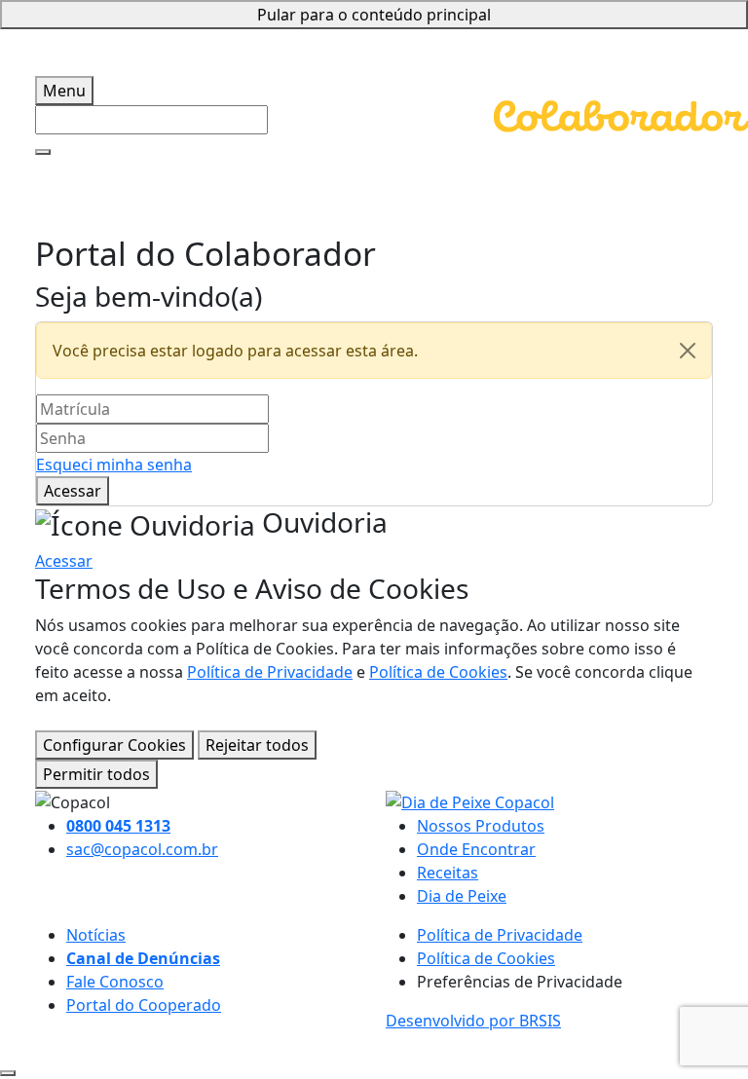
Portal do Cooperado (143, 1005)
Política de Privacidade (270, 672)
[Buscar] (43, 152)
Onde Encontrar (476, 849)
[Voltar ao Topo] (8, 1073)
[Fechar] (687, 350)
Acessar (72, 491)
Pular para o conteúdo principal (374, 14)
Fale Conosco (115, 981)
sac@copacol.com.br (142, 849)
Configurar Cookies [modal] (114, 745)
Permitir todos (96, 774)
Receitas (447, 872)
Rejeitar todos (257, 745)
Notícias (96, 935)
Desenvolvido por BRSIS (473, 1020)
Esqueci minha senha (114, 464)
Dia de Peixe (461, 896)
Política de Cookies (438, 672)
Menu (64, 90)
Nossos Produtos (480, 826)
